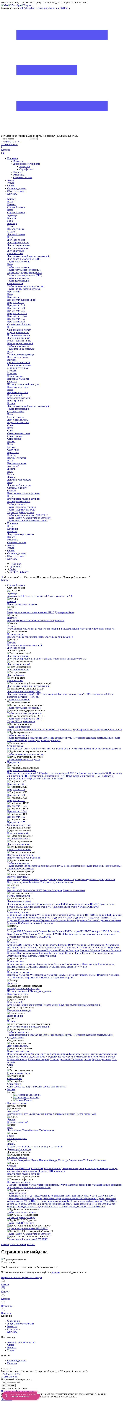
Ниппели (44, 1160)
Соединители (76, 1160)
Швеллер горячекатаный (20, 620)
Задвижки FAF (103, 915)
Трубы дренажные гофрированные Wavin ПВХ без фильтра (65, 1198)
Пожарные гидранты (18, 972)
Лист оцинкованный (18, 669)
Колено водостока (30, 1056)
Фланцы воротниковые (96, 1168)
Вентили (11, 887)
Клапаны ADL (14, 945)
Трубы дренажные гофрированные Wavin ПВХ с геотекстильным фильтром (61, 1199)
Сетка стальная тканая (18, 1073)
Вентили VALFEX (32, 890)
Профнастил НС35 (17, 806)
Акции (10, 180)
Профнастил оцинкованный (21, 770)
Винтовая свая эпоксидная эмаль (84, 748)
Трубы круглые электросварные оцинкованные (97, 729)
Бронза (10, 1135)
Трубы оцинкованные (18, 727)
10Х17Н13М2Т (22, 1168)
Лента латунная (35, 1146)
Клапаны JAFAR (25, 947)
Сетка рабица (14, 1084)
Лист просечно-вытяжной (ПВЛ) (24, 691)
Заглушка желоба (99, 1054)
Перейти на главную (31, 1277)
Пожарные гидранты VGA (27, 977)
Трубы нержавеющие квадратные (24, 737)
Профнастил (13, 297)
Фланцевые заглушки (73, 1168)
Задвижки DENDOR (85, 915)
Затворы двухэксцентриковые (80, 934)
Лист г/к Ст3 (79, 658)
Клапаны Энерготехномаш (42, 956)
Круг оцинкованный (18, 833)
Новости (17, 172)
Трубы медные (46, 1130)
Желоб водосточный (78, 1054)
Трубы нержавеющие (18, 735)
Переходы (63, 1160)
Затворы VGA (36, 934)
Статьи (11, 185)
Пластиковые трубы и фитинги (23, 498)
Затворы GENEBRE (80, 931)
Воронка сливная (59, 1054)
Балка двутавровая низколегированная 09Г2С (30, 612)
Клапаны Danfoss (67, 945)
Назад (10, 201)
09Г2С (10, 1168)
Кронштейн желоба (17, 1059)
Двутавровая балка (64, 612)
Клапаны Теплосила (92, 953)
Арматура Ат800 (15, 596)
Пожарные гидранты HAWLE (50, 975)
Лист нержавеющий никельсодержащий (28, 686)
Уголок (11, 626)
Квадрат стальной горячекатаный (24, 645)
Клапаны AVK (30, 945)
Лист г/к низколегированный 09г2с (54, 658)
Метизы (11, 447)
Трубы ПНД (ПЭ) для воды (21, 1217)
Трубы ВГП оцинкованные (21, 721)
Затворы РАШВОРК (40, 936)
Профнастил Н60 (16, 816)
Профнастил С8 (15, 784)
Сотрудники (13, 1329)
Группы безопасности (18, 896)
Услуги (11, 183)
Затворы (11, 928)
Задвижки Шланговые (41, 923)
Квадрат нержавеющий (19, 1010)
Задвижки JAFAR (26, 917)
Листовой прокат (16, 240)
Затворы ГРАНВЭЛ (54, 934)
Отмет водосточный (60, 1059)
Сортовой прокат (16, 212)
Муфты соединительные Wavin (51, 1184)
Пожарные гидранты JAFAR (81, 975)
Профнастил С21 (16, 800)
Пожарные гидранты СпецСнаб (57, 977)
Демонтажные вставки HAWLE (82, 904)
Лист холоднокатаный (18, 664)
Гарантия (12, 1363)
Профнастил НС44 (17, 811)
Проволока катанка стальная (22, 604)
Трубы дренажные (16, 1193)
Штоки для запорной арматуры (23, 988)
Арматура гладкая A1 (36, 596)
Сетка (10, 430)
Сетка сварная (14, 1078)
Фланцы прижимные (27, 1171)
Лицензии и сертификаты (26, 163)
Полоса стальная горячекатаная (23, 637)
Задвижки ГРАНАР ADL (103, 917)
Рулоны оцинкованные (19, 849)
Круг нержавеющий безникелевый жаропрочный (32, 1005)
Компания (12, 158)
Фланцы (11, 1165)
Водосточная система (18, 1051)
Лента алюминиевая (41, 1114)
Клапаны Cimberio (48, 945)
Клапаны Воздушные (47, 950)
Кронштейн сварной (38, 1059)
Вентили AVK (14, 890)
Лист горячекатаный (18, 656)
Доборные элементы (17, 1045)
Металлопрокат (18, 1244)
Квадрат (11, 642)
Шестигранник (15, 1015)
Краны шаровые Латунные (50, 964)
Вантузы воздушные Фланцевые (57, 882)
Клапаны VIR (90, 947)
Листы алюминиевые (64, 1114)
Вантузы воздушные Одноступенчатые (95, 879)
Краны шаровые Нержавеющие (81, 964)
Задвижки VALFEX (62, 917)
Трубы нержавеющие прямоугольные (93, 737)
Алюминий (13, 1111)
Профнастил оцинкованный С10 (57, 773)
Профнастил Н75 (16, 822)
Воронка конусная (39, 1054)
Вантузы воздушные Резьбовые (23, 882)
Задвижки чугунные (17, 912)
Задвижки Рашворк (66, 920)
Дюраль (11, 1119)
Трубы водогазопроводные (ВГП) (24, 718)
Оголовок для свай (111, 748)
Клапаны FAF (101, 945)
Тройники (88, 1160)
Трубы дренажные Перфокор (57, 1204)
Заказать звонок (9, 144)
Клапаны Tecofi (43, 947)
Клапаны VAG (58, 947)
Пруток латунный (53, 1146)
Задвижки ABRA (16, 915)
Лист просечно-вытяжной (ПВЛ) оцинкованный (82, 694)
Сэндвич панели (15, 417)
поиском (55, 1272)
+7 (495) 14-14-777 (10, 141)
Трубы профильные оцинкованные (103, 866)
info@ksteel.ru (27, 8)
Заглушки (12, 1160)
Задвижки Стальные (87, 920)
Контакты (12, 193)
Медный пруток (30, 1130)
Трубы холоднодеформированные (24, 713)
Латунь (11, 1144)
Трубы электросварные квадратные (25, 754)
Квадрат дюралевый (17, 1122)
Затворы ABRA (15, 931)
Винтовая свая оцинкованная (51, 748)
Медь (10, 1127)
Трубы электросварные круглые (23, 759)
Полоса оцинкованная (18, 838)
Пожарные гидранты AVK (21, 975)
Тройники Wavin (42, 1187)
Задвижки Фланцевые (109, 920)
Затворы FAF (63, 931)
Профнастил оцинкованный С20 (91, 773)
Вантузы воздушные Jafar (20, 879)
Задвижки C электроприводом (58, 915)
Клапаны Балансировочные (21, 950)
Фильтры (12, 983)
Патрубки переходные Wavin (83, 1184)
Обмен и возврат (16, 191)
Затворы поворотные (18, 936)
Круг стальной (14, 1002)
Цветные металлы (16, 463)
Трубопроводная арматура (20, 354)
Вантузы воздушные (17, 876)
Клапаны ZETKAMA (109, 947)
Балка (10, 609)
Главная (5, 1244)
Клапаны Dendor (85, 945)
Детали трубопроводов (19, 485)
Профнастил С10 (16, 789)
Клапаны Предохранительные (22, 953)
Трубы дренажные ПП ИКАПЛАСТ (86, 1206)
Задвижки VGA (81, 917)
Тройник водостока (81, 1059)
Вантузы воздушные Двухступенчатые (54, 879)
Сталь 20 (56, 1168)
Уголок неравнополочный (20, 628)
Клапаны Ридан (73, 953)
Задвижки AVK (34, 915)
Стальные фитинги (17, 1157)
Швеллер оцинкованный (20, 855)
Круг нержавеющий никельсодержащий (80, 1005)
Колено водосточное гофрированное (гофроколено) (66, 1056)
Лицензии (24, 166)
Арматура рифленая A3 (60, 596)
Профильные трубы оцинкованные (25, 729)
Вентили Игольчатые (74, 890)
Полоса (11, 1021)
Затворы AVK (31, 931)
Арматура (12, 593)
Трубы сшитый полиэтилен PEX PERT (27, 1239)
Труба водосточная (101, 1059)
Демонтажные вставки (19, 901)
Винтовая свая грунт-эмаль (21, 748)
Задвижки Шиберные (18, 923)
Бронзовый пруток (17, 1138)
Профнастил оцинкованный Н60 (83, 776)
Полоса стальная (15, 634)
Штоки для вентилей (18, 991)
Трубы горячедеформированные (24, 707)
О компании (13, 1321)
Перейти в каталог (10, 1277)
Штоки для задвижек (40, 991)
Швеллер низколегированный (48, 620)
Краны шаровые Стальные (45, 966)
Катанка (11, 601)
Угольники (100, 1160)
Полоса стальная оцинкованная (56, 637)
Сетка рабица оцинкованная (50, 1086)
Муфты (34, 1160)
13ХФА (48, 1168)
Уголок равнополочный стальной (96, 628)
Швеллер (12, 617)
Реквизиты (18, 174)
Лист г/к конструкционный (21, 658)
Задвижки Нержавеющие (42, 920)
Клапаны (12, 942)
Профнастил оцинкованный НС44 (47, 776)
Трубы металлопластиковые (21, 1212)
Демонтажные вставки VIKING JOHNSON (76, 906)
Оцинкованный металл (19, 329)
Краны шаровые (15, 961)
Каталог (11, 204)
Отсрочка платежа (22, 177)
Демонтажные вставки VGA (38, 906)
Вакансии (18, 161)
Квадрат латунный (17, 1146)
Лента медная (14, 1130)
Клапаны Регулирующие (52, 953)
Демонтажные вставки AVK (21, 904)
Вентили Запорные (52, 890)
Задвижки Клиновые (18, 920)
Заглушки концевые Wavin (21, 1184)
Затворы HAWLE (100, 931)
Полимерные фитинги (18, 1182)
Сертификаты (26, 169)
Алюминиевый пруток (19, 1114)
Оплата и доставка (16, 188)
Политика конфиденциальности (17, 1391)
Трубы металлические (18, 267)
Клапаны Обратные (90, 950)
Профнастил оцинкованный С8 (23, 773)
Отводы (53, 1160)
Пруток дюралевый (86, 1114)
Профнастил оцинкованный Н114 (45, 778)
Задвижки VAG (44, 917)
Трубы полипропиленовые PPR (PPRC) (27, 1228)
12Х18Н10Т (37, 1168)
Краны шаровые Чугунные (73, 966)
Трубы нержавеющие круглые (57, 737)
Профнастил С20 (16, 795)
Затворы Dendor (47, 931)
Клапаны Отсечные (111, 950)
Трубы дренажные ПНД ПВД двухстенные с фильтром (35, 1195)
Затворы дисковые (105, 934)
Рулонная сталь (15, 680)
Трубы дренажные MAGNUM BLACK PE (86, 1195)
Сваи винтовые (15, 746)
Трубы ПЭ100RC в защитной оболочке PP (29, 1234)
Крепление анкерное (104, 1056)
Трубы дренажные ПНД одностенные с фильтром (41, 1206)
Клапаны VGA (74, 947)
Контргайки (24, 1160)
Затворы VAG (21, 934)
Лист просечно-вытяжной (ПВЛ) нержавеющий (32, 694)
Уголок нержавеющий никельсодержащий (57, 628)
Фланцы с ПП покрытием (52, 1171)
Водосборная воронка (18, 1054)
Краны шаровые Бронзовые (21, 964)
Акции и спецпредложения (21, 1342)
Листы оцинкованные (18, 844)
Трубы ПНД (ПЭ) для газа (20, 1223)
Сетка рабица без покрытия (21, 1086)
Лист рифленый (15, 675)
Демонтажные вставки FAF (51, 904)
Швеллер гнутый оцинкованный (24, 857)
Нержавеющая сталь (17, 392)
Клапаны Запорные (69, 950)
